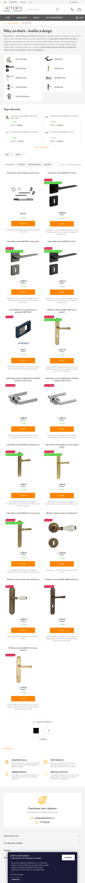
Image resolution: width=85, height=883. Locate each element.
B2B (5, 2)
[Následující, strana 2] (42, 730)
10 (49, 730)
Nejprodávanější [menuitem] (34, 164)
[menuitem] (9, 18)
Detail (23, 223)
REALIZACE (13, 2)
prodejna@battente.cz (44, 818)
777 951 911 (73, 9)
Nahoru (44, 739)
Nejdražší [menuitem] (21, 164)
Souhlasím (68, 857)
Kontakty (23, 2)
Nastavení (15, 879)
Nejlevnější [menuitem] (10, 164)
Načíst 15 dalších (44, 722)
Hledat (57, 9)
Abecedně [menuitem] (47, 164)
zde (22, 874)
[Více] (79, 18)
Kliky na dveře (8, 748)
